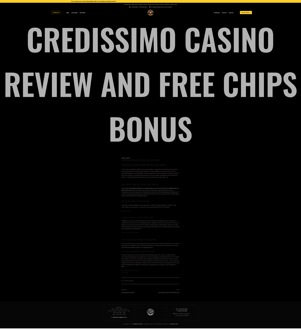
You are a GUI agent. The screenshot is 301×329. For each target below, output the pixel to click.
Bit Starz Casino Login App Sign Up (130, 232)
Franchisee (56, 12)
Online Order (245, 12)
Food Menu (74, 12)
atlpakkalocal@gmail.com (120, 317)
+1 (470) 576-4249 (143, 7)
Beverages (217, 12)
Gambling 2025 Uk (126, 211)
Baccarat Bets (125, 272)
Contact (231, 12)
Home (67, 12)
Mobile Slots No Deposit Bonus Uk (130, 270)
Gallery (224, 12)
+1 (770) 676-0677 (134, 7)
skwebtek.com (174, 324)
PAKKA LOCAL (138, 324)
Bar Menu (82, 12)
